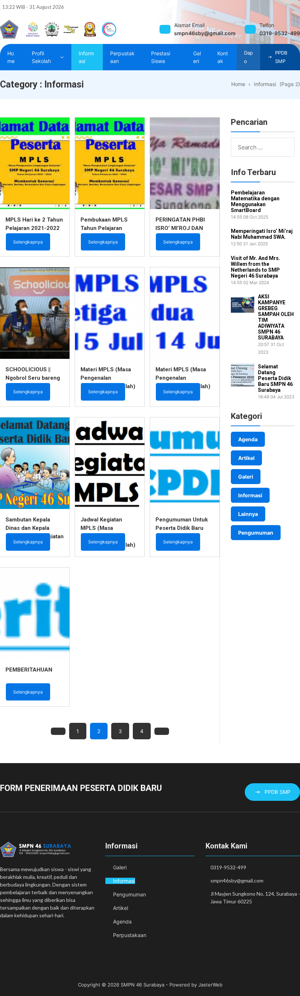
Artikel (246, 458)
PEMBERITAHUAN (28, 669)
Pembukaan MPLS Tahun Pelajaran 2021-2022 (104, 228)
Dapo (248, 57)
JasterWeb (210, 985)
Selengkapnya (28, 242)
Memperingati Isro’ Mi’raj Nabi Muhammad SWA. (262, 234)
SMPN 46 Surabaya (142, 985)
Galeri (245, 476)
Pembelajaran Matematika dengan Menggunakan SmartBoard (255, 201)
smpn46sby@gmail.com (236, 880)
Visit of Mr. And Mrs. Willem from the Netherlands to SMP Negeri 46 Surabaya (255, 267)
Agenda (248, 439)
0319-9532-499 (228, 867)
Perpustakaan (129, 935)
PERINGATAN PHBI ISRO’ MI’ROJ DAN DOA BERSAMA (180, 228)
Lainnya (248, 514)
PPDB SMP (281, 57)
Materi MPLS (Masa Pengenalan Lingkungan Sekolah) (107, 378)
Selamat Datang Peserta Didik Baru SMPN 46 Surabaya (275, 378)
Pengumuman (255, 532)
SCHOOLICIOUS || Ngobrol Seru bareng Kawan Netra (32, 378)
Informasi (250, 495)
